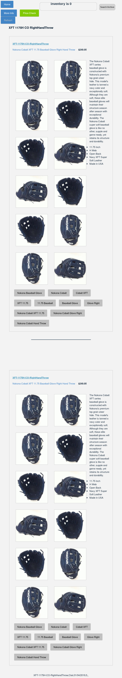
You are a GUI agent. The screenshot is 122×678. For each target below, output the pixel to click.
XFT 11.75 (22, 303)
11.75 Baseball (45, 303)
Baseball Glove (70, 303)
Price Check (29, 13)
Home (7, 4)
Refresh (8, 20)
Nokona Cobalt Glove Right (68, 313)
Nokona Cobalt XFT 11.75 (30, 313)
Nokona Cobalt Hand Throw (31, 323)
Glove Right (93, 303)
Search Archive (107, 7)
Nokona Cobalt (59, 292)
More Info (9, 13)
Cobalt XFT (82, 292)
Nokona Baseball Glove (29, 292)
